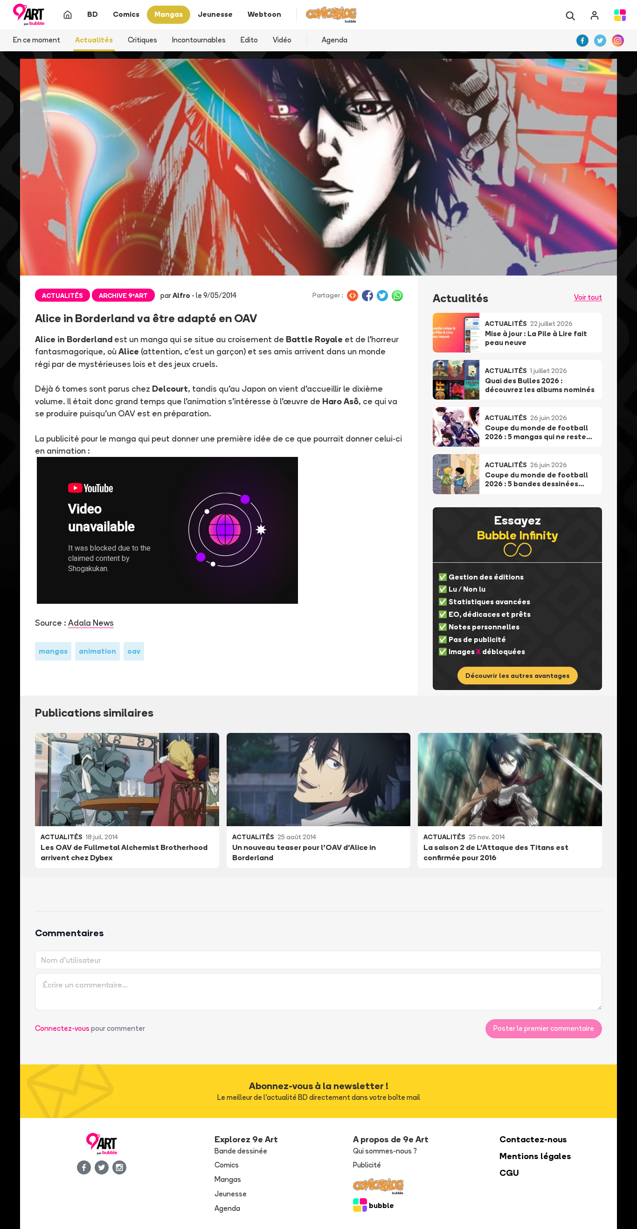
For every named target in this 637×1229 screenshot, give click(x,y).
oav (133, 651)
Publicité (367, 1164)
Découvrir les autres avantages (517, 675)
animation (97, 651)
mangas (53, 651)
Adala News (91, 622)
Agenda (334, 39)
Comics (227, 1164)
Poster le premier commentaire (543, 1028)
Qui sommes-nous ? (385, 1150)
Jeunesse (231, 1193)
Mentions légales (535, 1156)
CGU (509, 1172)
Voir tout (588, 297)
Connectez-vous (62, 1028)
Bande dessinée (241, 1150)
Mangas (228, 1179)
